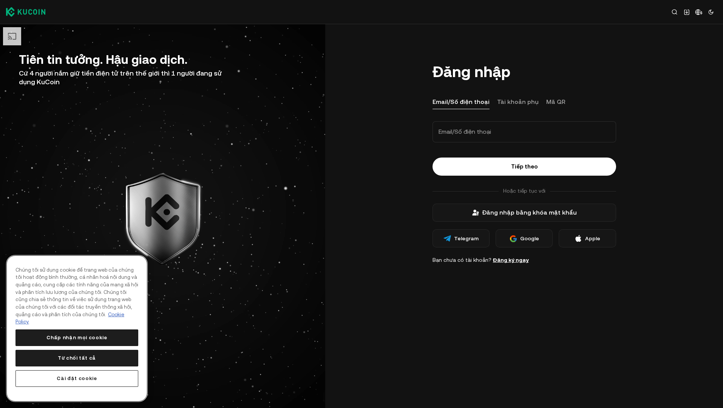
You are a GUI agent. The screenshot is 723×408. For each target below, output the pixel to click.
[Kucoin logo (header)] (25, 11)
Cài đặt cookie (77, 378)
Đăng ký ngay (511, 260)
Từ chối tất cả (77, 358)
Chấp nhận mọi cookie (76, 337)
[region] (77, 328)
